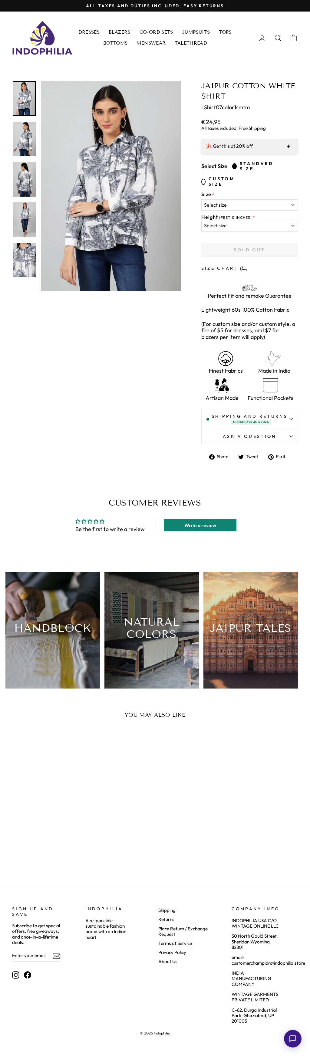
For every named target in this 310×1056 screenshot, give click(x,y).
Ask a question (249, 436)
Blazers (119, 32)
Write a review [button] (200, 525)
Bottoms (115, 43)
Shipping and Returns (250, 419)
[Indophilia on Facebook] (27, 975)
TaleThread (191, 43)
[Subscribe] (57, 956)
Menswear (151, 43)
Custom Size (222, 181)
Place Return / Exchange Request (183, 931)
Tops (225, 32)
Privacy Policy (172, 952)
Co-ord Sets (156, 32)
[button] (293, 1039)
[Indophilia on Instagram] (15, 975)
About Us (167, 961)
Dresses (89, 32)
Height (226, 217)
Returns (166, 919)
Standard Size (257, 166)
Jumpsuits (196, 32)
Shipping (167, 910)
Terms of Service (175, 943)
